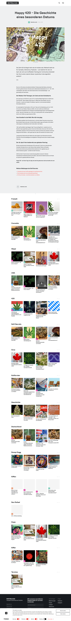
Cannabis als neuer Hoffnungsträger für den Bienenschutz (29, 171)
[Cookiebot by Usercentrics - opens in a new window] (6, 619)
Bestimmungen (52, 600)
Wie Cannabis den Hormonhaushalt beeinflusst (27, 173)
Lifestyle (51, 604)
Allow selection (63, 613)
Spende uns (9, 604)
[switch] (27, 619)
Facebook (60, 600)
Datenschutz (9, 606)
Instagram (60, 602)
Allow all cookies (63, 610)
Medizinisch (51, 606)
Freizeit (14, 199)
